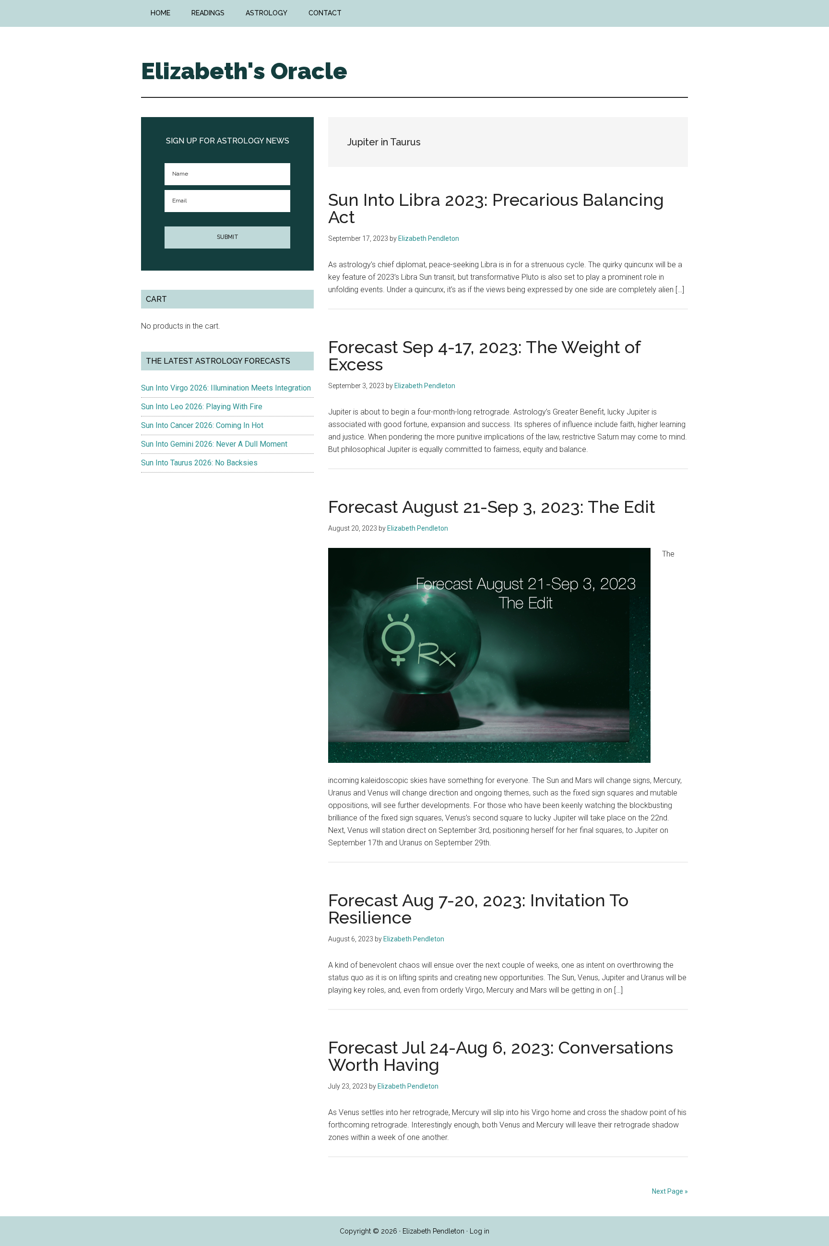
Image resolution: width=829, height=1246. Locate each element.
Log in (479, 1231)
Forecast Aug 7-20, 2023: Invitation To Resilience (478, 908)
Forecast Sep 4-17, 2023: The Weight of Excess (484, 355)
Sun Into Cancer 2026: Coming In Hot (202, 425)
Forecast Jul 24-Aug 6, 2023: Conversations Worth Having (500, 1056)
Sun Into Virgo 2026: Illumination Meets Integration (226, 387)
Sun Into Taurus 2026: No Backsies (199, 462)
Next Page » (670, 1191)
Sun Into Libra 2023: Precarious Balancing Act (496, 208)
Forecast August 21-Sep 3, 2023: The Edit (491, 507)
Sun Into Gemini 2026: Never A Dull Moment (214, 444)
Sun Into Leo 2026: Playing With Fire (201, 406)
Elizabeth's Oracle (244, 71)
